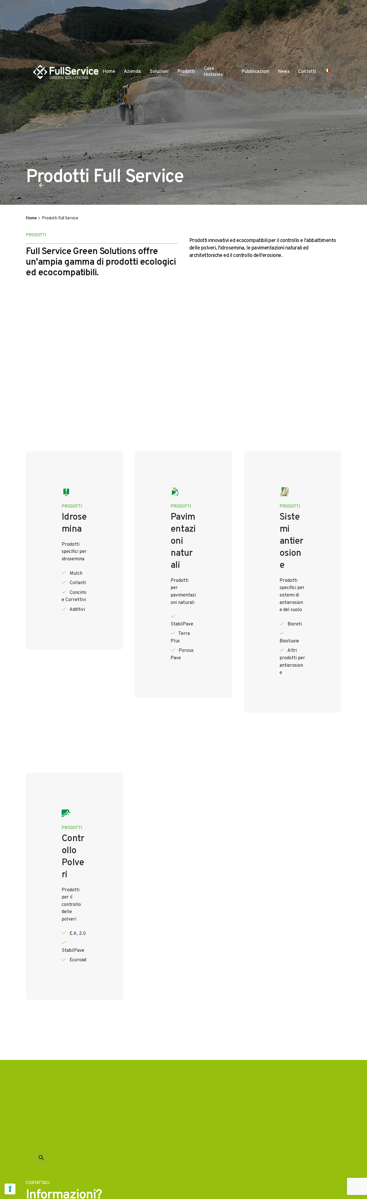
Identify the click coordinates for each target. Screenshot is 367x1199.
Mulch (76, 573)
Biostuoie (289, 641)
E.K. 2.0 (78, 934)
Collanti (78, 583)
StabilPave (182, 624)
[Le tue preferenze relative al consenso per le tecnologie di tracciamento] (10, 1189)
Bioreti (295, 624)
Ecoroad (78, 960)
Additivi (77, 610)
